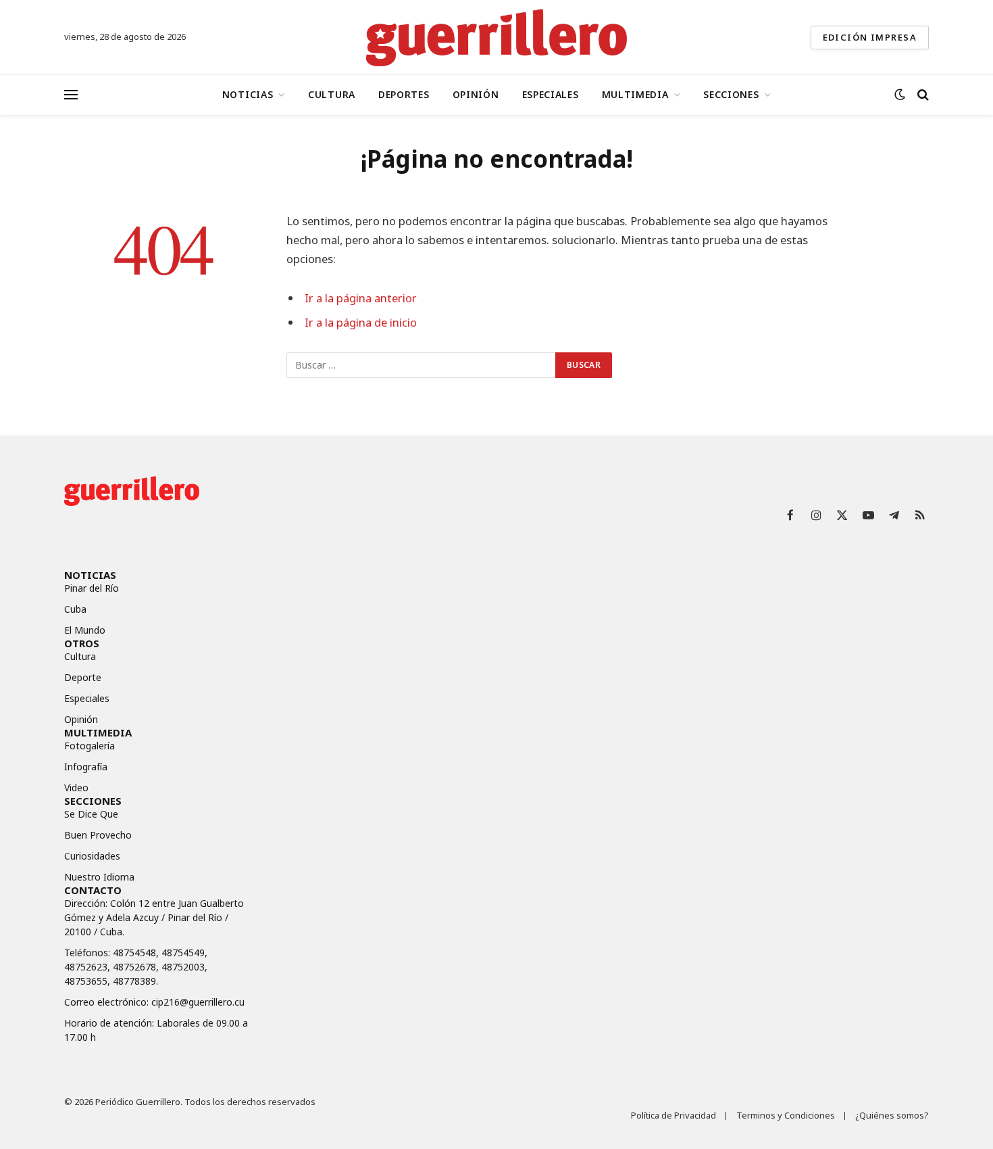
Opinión (476, 94)
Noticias (248, 94)
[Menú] (71, 95)
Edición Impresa (870, 37)
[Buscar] (922, 95)
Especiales (550, 94)
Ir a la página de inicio (361, 322)
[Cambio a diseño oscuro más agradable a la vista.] (900, 95)
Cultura (331, 94)
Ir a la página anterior (361, 298)
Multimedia (635, 94)
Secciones (731, 94)
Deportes (404, 94)
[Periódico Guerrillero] (497, 37)
